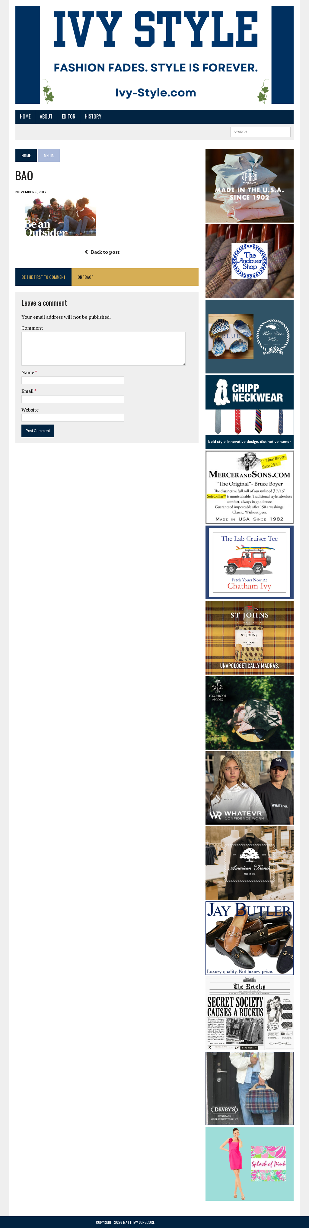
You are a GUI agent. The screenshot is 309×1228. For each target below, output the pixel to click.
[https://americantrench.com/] (249, 895)
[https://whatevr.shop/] (249, 820)
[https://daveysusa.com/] (249, 1121)
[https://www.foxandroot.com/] (249, 745)
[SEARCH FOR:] (260, 131)
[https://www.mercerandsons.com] (249, 519)
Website (30, 409)
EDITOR (68, 116)
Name (28, 372)
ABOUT (46, 116)
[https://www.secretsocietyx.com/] (249, 1046)
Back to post (105, 252)
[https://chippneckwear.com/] (249, 444)
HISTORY (93, 116)
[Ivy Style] (154, 55)
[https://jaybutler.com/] (249, 970)
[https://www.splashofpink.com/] (249, 1196)
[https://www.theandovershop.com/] (249, 294)
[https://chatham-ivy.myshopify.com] (249, 595)
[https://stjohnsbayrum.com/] (249, 670)
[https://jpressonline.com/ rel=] (249, 218)
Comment (32, 327)
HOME (25, 116)
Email (27, 391)
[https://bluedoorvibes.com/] (249, 369)
